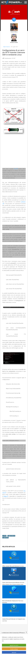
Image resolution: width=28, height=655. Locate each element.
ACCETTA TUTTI (14, 645)
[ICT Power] (11, 2)
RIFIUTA (14, 652)
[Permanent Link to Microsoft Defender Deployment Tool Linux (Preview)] (14, 591)
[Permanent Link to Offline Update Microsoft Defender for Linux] (14, 557)
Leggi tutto (7, 640)
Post (15, 168)
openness (6, 537)
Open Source (6, 46)
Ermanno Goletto (14, 42)
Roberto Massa (14, 31)
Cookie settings (14, 649)
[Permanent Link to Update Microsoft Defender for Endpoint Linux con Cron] (14, 610)
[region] (14, 644)
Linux (5, 535)
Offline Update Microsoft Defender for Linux (13, 566)
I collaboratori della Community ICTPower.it (13, 632)
